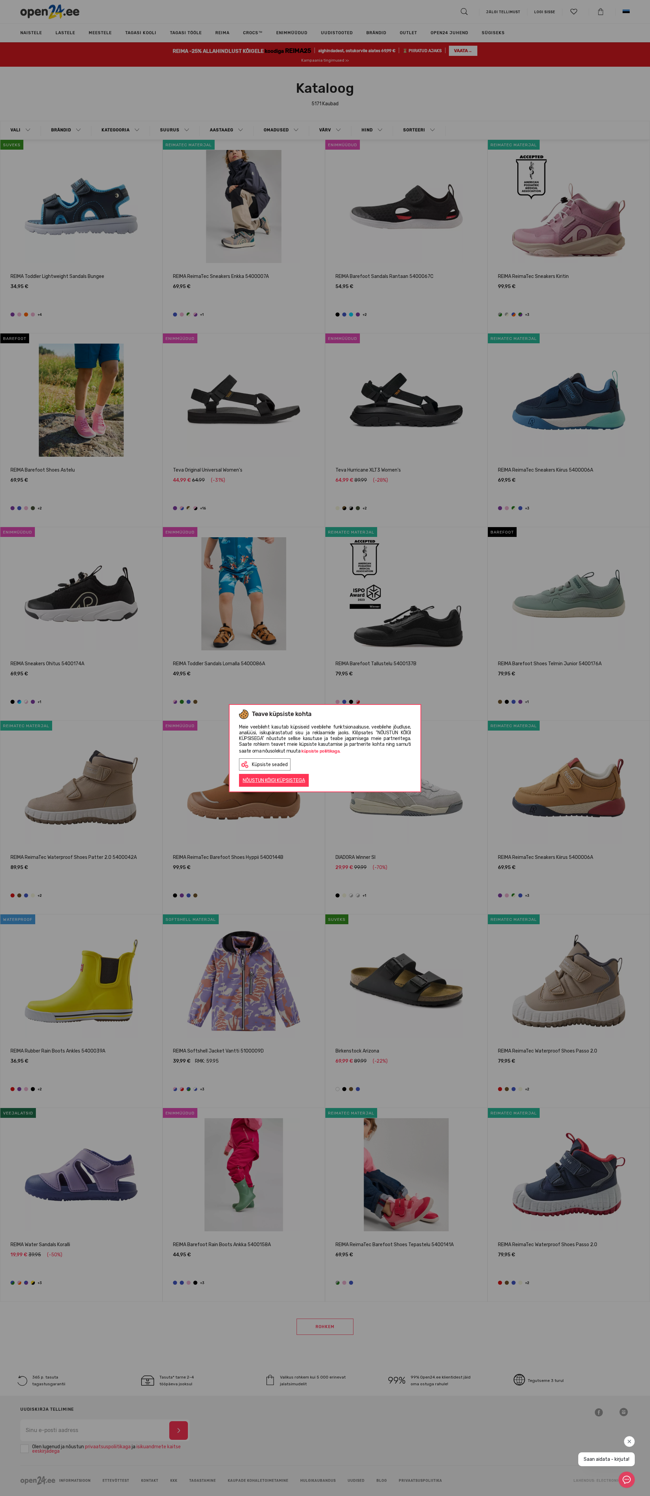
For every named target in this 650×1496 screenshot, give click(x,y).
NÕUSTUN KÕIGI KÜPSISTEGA (274, 780)
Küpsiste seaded (270, 764)
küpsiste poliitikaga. (321, 751)
